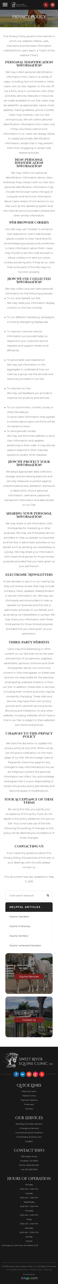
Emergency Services (29, 1128)
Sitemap (48, 1269)
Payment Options (29, 1100)
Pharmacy (29, 1104)
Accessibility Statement (17, 1269)
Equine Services (29, 976)
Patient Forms (29, 1096)
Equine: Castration (19, 916)
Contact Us (29, 1020)
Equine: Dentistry (19, 936)
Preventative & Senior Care (29, 1137)
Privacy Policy (36, 1269)
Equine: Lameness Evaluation (25, 945)
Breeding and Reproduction (29, 1124)
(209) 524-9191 (32, 1165)
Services (29, 1109)
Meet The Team (29, 1091)
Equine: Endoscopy (20, 926)
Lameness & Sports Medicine (29, 1132)
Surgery (29, 1141)
